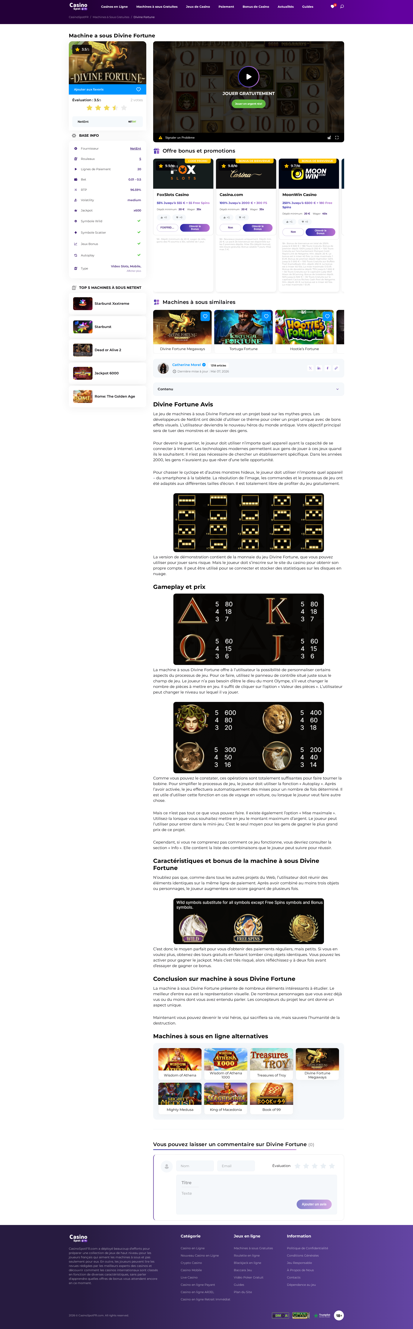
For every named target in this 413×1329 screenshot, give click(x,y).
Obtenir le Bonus (195, 228)
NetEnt (83, 122)
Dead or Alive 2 (108, 350)
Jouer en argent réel (248, 103)
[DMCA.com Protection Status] (280, 1315)
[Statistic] (329, 137)
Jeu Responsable (299, 1263)
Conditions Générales (303, 1255)
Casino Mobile (191, 1270)
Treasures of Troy (271, 1075)
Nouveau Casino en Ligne (200, 1255)
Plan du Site (243, 1292)
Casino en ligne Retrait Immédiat (205, 1299)
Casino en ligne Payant (198, 1285)
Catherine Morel (186, 365)
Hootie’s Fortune (304, 349)
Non (230, 227)
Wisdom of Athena (180, 1075)
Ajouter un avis (314, 1204)
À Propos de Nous (300, 1270)
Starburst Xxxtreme (112, 304)
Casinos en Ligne (114, 7)
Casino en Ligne (193, 1248)
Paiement (226, 7)
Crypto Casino (191, 1263)
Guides (307, 7)
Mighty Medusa (180, 1110)
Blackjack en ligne (247, 1263)
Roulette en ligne (247, 1255)
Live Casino (189, 1277)
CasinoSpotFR (78, 17)
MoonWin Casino (299, 194)
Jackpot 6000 (107, 373)
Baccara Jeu (243, 1270)
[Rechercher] (342, 6)
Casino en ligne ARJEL (197, 1292)
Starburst (103, 327)
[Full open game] (337, 137)
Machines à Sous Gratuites (111, 17)
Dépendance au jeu (301, 1285)
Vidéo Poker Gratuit (249, 1277)
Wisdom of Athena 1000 (226, 1075)
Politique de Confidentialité (307, 1248)
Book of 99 (271, 1110)
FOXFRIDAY (167, 227)
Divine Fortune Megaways (182, 349)
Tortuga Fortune (244, 349)
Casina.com (231, 194)
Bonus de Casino (256, 7)
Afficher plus (134, 271)
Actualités (286, 7)
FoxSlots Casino (173, 194)
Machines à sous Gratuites (156, 7)
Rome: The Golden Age (115, 396)
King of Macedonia (226, 1110)
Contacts (294, 1277)
